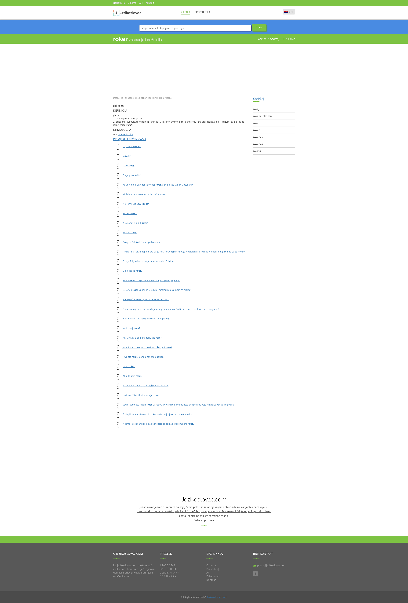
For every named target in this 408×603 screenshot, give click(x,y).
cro (291, 11)
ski (258, 144)
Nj (171, 572)
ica (258, 137)
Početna (261, 39)
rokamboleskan (262, 116)
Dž (161, 569)
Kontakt (150, 2)
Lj (163, 572)
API (141, 2)
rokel (256, 123)
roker (291, 39)
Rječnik (185, 12)
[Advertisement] (180, 69)
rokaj (256, 109)
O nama (132, 2)
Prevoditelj (202, 12)
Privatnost (212, 576)
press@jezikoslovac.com (271, 565)
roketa (257, 151)
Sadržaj (274, 39)
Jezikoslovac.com (217, 597)
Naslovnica (119, 2)
